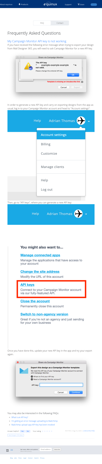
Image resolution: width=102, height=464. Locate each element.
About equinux (6, 4)
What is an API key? (19, 417)
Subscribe (57, 449)
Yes (22, 431)
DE (12, 450)
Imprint (36, 458)
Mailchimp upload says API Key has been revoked (33, 424)
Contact (60, 23)
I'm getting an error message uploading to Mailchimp (34, 421)
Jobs (15, 458)
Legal (24, 458)
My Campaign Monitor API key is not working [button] (36, 41)
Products (24, 4)
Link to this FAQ (89, 431)
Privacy (42, 458)
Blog (11, 458)
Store (82, 4)
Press (20, 458)
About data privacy (26, 451)
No (28, 431)
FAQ (42, 23)
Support (68, 4)
